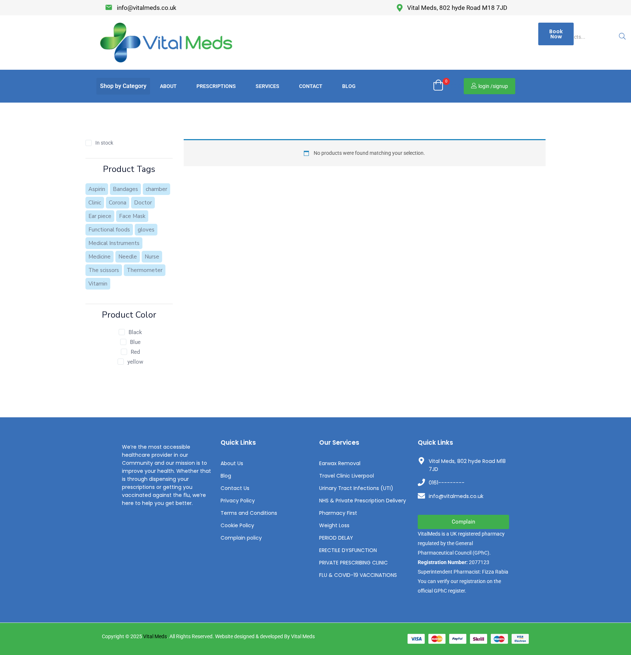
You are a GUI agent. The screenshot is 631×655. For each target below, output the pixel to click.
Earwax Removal (339, 463)
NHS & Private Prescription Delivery (362, 500)
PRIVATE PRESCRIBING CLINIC (353, 562)
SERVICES (267, 86)
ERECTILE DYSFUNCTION (348, 550)
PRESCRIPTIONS (216, 86)
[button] (123, 86)
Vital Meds (155, 636)
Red (135, 352)
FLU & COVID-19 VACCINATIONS (358, 575)
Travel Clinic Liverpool (346, 475)
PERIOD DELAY (336, 537)
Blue (135, 342)
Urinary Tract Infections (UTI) (356, 488)
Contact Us (235, 488)
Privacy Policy (238, 500)
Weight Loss (334, 525)
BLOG (349, 86)
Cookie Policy (237, 525)
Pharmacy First (338, 513)
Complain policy (241, 537)
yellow (135, 362)
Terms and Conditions (249, 513)
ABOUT (168, 86)
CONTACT (310, 86)
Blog (226, 475)
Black (135, 332)
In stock (104, 143)
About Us (232, 463)
